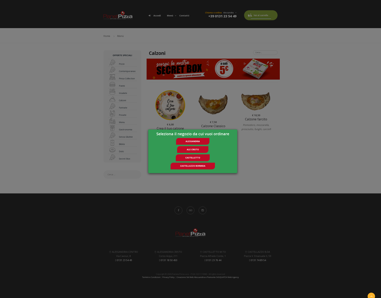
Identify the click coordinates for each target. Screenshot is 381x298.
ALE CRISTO (193, 149)
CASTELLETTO (192, 157)
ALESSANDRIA (193, 141)
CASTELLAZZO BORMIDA (192, 166)
